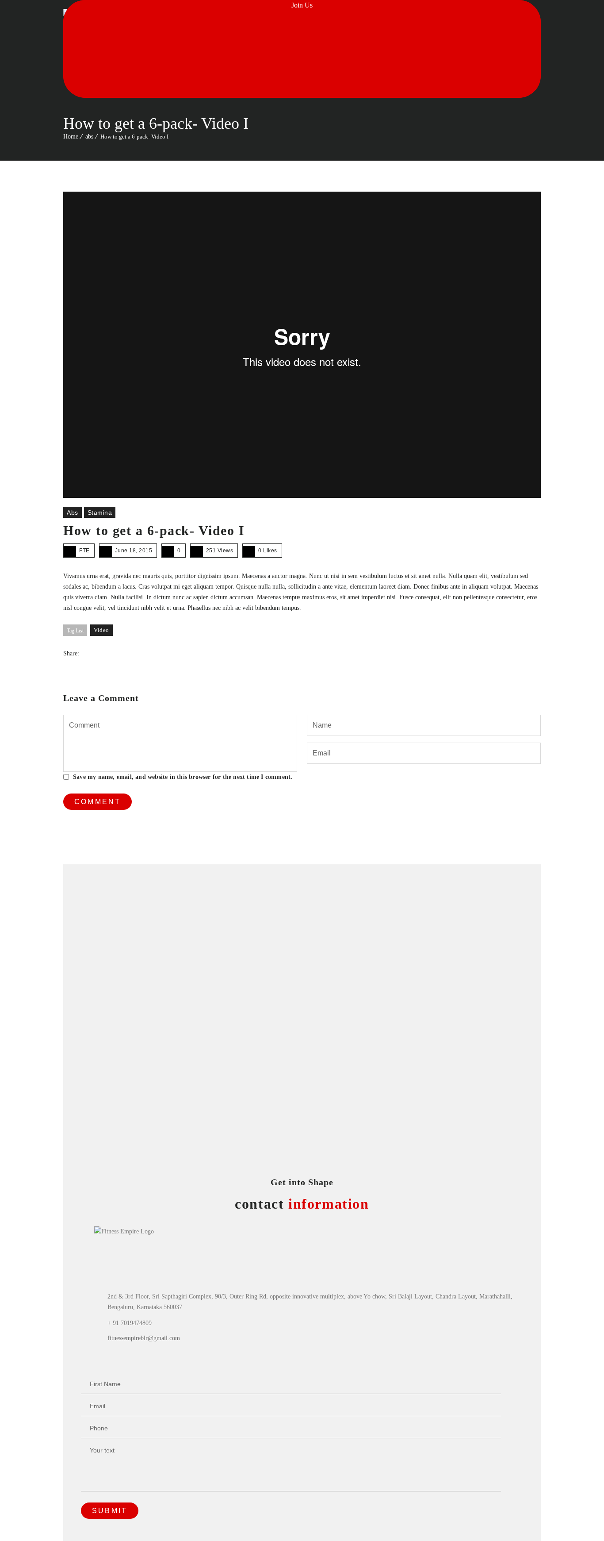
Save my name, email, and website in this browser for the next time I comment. (182, 777)
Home (70, 136)
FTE (84, 550)
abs (89, 136)
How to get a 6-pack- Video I (154, 530)
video (101, 630)
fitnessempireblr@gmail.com (143, 1338)
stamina (100, 512)
